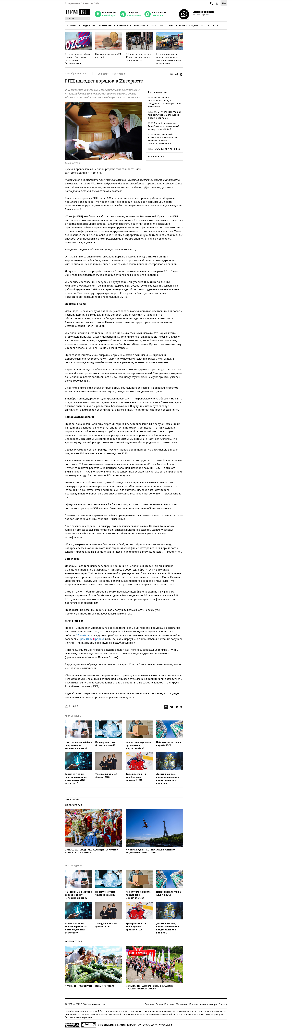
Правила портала (198, 1004)
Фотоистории (73, 805)
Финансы (122, 25)
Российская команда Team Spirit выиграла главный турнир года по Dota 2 (163, 126)
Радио (159, 1004)
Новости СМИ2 (72, 799)
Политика (139, 25)
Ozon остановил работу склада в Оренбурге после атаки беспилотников (77, 58)
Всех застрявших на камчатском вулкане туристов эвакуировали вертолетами (168, 58)
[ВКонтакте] (172, 74)
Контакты (169, 1004)
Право (171, 25)
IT (214, 25)
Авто (181, 25)
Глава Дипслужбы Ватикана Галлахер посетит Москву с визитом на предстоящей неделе (162, 139)
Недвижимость (199, 25)
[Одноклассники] (181, 74)
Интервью (71, 25)
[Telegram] (176, 74)
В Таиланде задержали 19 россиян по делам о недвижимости (138, 57)
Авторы (213, 1004)
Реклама (149, 1004)
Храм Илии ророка (91, 639)
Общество (156, 25)
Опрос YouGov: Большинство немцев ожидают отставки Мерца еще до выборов (164, 102)
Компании (106, 25)
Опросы (223, 1004)
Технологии (118, 73)
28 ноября (82, 635)
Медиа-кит (182, 1004)
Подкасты (88, 25)
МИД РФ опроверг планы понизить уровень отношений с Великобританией (164, 114)
